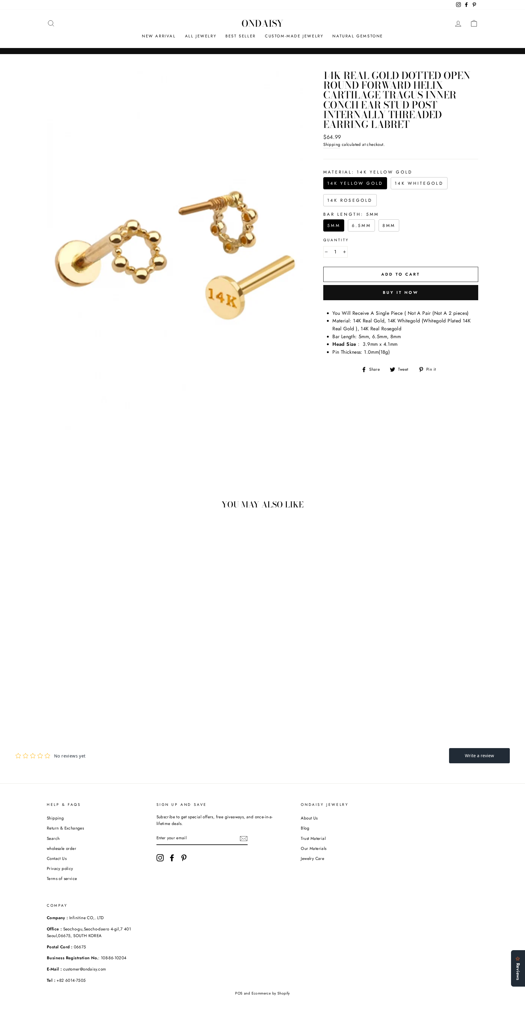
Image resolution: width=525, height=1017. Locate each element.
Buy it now (401, 292)
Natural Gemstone (357, 36)
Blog (305, 828)
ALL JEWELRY (201, 36)
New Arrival (159, 36)
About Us (309, 818)
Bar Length (351, 214)
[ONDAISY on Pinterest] (183, 857)
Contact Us (57, 858)
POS (238, 993)
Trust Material (313, 838)
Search (53, 838)
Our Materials (313, 848)
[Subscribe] (244, 838)
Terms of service (62, 878)
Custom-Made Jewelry (294, 36)
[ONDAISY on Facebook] (172, 857)
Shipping (331, 144)
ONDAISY (262, 23)
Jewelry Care (312, 858)
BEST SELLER (240, 36)
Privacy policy (60, 868)
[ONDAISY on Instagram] (160, 857)
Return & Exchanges (65, 828)
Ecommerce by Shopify (271, 993)
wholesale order (61, 848)
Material (368, 172)
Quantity (336, 240)
